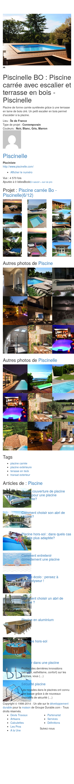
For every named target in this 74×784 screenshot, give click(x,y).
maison (26, 707)
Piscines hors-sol (34, 640)
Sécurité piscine (33, 683)
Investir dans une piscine (40, 662)
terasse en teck (19, 471)
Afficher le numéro (21, 172)
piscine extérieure (21, 467)
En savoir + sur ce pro (41, 181)
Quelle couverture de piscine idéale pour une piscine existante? (43, 494)
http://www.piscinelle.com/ (18, 166)
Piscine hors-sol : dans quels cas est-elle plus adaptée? (46, 535)
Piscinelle (15, 155)
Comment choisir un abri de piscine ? (42, 600)
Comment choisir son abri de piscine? (43, 514)
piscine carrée (18, 463)
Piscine (45, 263)
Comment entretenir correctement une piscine (40, 557)
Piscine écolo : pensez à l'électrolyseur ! (39, 578)
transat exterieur (20, 475)
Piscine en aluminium (37, 619)
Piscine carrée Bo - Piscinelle (30, 192)
